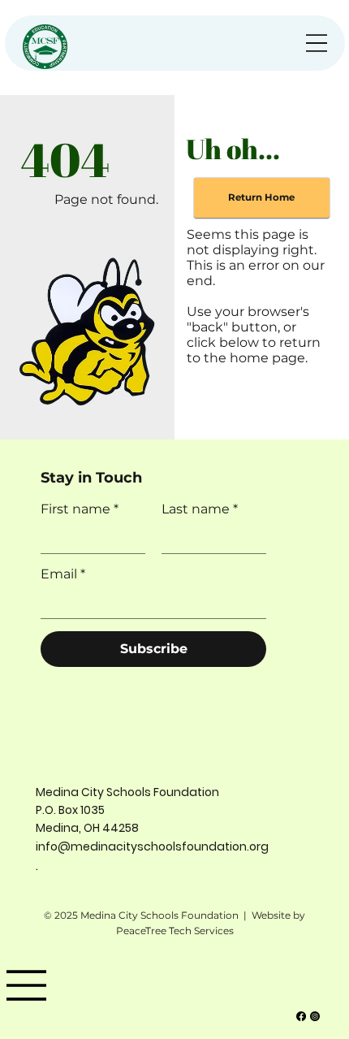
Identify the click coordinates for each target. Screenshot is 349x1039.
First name (79, 509)
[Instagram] (315, 1016)
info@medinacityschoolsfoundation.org (152, 846)
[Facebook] (301, 1016)
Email (63, 574)
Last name (200, 509)
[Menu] (316, 43)
